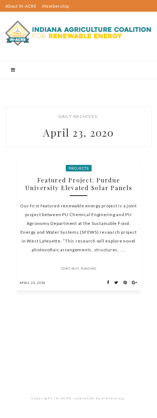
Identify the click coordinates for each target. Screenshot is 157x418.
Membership (55, 6)
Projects (79, 168)
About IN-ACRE (21, 6)
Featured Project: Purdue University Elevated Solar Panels (78, 184)
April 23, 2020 (33, 283)
